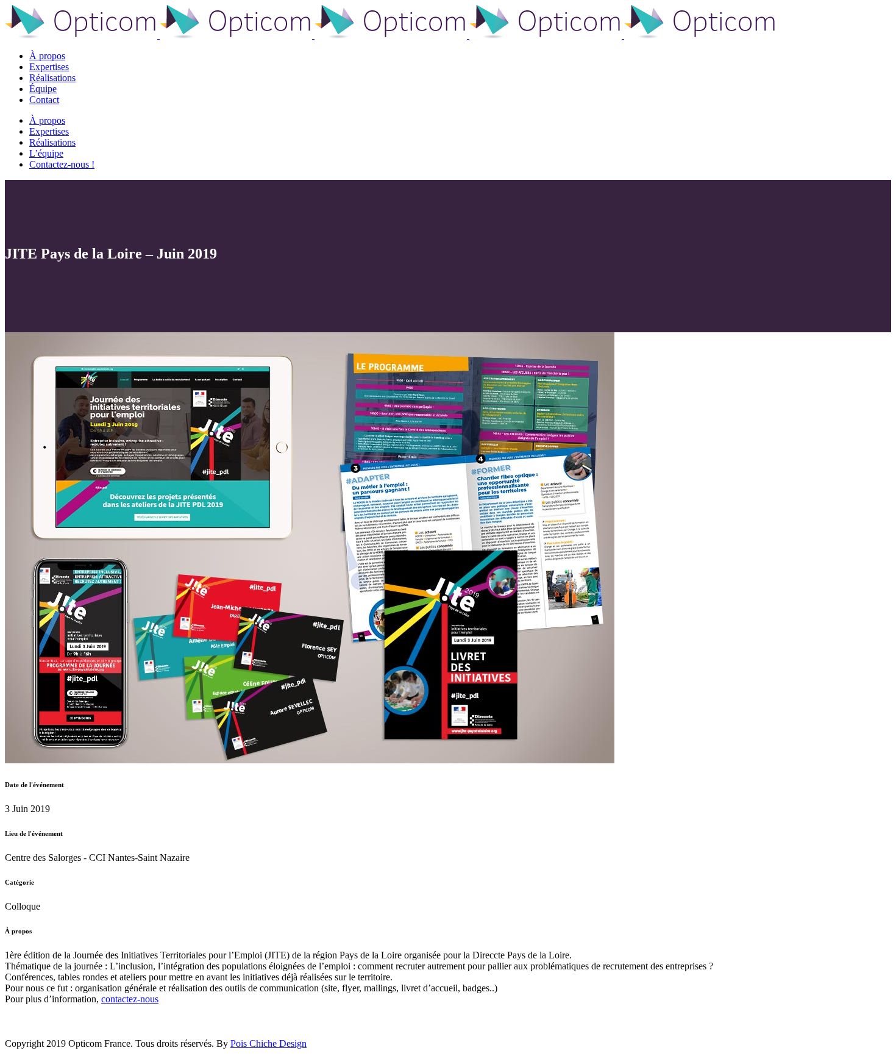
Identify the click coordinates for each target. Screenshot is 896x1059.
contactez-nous (129, 999)
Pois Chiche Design (268, 1043)
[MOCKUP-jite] (309, 760)
